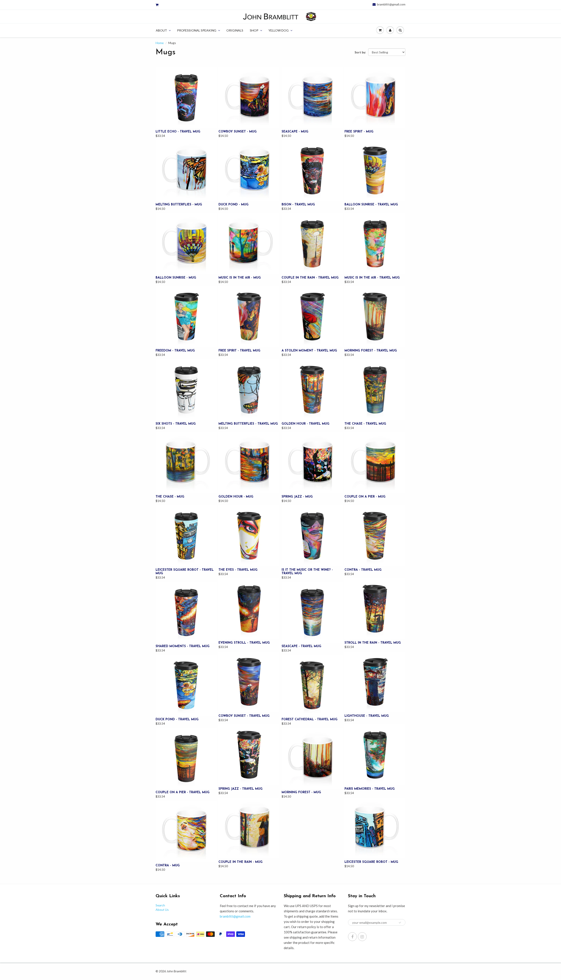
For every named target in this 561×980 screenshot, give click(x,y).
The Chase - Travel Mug (365, 424)
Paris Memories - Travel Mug (369, 789)
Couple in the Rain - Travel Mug (310, 277)
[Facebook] (352, 936)
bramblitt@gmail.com (391, 4)
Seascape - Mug (295, 131)
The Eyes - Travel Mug (237, 570)
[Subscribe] (399, 922)
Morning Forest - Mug (301, 792)
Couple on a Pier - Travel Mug (182, 792)
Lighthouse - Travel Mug (366, 716)
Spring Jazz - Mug (297, 496)
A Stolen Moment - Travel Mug (309, 350)
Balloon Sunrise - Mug (176, 277)
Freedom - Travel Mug (175, 350)
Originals (234, 30)
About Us (162, 909)
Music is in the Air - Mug (239, 277)
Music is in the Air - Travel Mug (372, 277)
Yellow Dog (278, 30)
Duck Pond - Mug (233, 204)
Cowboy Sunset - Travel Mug (244, 716)
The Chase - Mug (170, 496)
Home (160, 43)
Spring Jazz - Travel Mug (240, 789)
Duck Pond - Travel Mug (177, 719)
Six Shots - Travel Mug (176, 424)
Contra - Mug (168, 865)
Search (160, 905)
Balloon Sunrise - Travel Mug (371, 204)
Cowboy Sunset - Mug (237, 131)
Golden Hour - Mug (235, 496)
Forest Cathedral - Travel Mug (309, 719)
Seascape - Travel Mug (301, 646)
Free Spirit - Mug (358, 131)
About (161, 30)
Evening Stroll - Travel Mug (244, 643)
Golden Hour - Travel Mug (305, 424)
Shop (254, 30)
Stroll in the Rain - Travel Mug (372, 643)
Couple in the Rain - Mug (240, 862)
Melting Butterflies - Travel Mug (248, 424)
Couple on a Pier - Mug (364, 496)
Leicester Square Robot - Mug (371, 862)
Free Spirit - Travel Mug (239, 350)
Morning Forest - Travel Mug (370, 350)
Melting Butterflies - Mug (179, 204)
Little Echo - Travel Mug (178, 131)
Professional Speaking (196, 30)
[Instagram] (362, 936)
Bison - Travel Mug (298, 204)
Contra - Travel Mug (363, 570)
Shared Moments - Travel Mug (182, 646)
